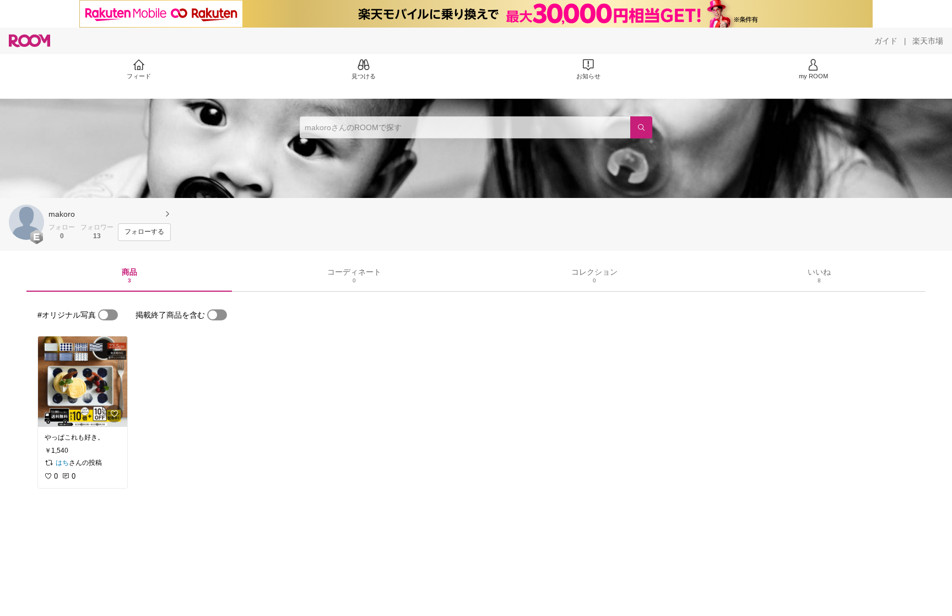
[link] (82, 381)
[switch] (108, 314)
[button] (26, 222)
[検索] (641, 127)
